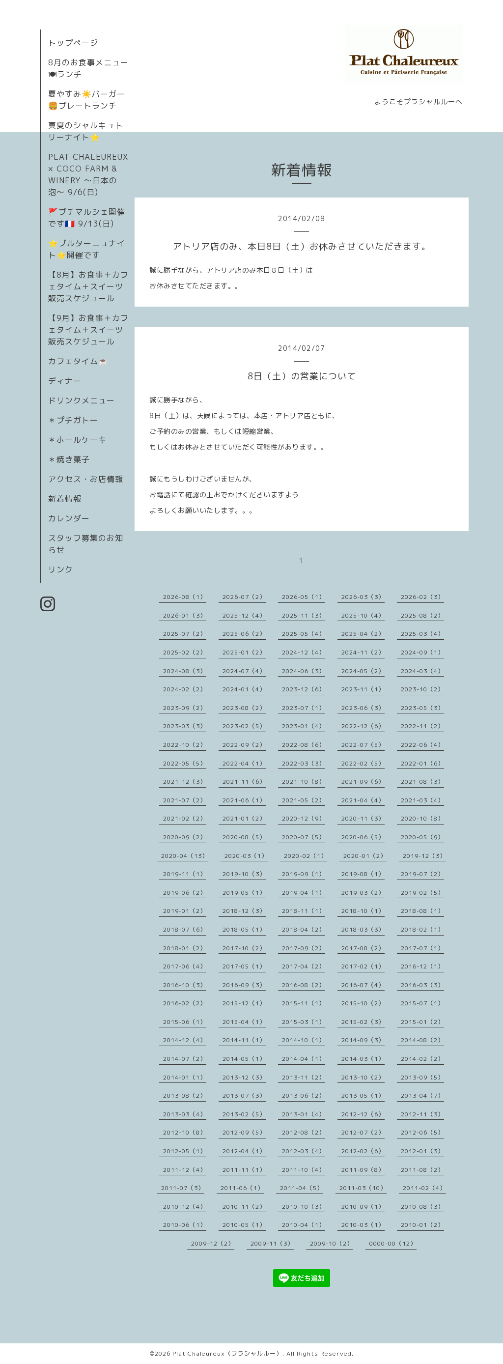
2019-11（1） (184, 874)
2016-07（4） (363, 985)
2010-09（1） (363, 1206)
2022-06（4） (422, 744)
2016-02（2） (184, 1003)
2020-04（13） (184, 856)
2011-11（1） (244, 1169)
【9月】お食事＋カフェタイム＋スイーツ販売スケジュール (88, 330)
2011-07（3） (182, 1188)
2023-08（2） (244, 708)
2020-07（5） (303, 837)
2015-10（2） (363, 1003)
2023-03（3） (184, 726)
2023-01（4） (303, 726)
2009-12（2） (212, 1243)
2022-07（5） (363, 744)
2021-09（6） (363, 781)
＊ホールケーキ (77, 439)
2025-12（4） (244, 615)
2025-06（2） (244, 633)
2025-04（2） (363, 633)
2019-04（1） (303, 892)
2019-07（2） (422, 874)
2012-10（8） (184, 1132)
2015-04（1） (244, 1022)
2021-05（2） (303, 800)
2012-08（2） (303, 1132)
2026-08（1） (184, 597)
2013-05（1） (363, 1095)
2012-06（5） (422, 1132)
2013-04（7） (422, 1095)
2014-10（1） (303, 1040)
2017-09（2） (303, 948)
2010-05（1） (244, 1225)
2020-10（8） (422, 818)
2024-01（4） (244, 689)
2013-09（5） (422, 1077)
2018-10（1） (363, 911)
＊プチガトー (73, 420)
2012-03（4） (303, 1151)
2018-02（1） (422, 929)
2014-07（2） (184, 1058)
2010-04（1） (303, 1225)
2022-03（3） (303, 763)
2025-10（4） (363, 615)
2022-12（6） (363, 726)
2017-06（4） (184, 966)
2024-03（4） (422, 671)
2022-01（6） (422, 763)
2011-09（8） (363, 1169)
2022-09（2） (244, 744)
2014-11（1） (244, 1040)
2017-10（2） (244, 948)
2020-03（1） (246, 856)
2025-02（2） (184, 652)
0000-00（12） (393, 1243)
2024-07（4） (244, 671)
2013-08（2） (184, 1095)
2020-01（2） (365, 856)
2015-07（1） (422, 1003)
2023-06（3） (363, 708)
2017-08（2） (363, 948)
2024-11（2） (363, 652)
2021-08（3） (422, 781)
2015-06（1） (184, 1022)
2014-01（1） (184, 1077)
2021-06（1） (244, 800)
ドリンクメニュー (81, 400)
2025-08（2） (422, 615)
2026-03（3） (363, 597)
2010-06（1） (184, 1225)
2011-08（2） (422, 1169)
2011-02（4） (424, 1188)
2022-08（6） (303, 744)
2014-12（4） (184, 1040)
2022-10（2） (184, 744)
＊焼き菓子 (69, 459)
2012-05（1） (184, 1151)
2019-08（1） (363, 874)
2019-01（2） (184, 911)
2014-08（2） (422, 1040)
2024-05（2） (363, 671)
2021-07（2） (184, 800)
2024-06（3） (303, 671)
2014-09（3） (363, 1040)
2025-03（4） (422, 633)
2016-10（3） (184, 985)
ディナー (65, 380)
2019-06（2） (184, 892)
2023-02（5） (244, 726)
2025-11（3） (303, 615)
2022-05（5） (184, 763)
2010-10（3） (303, 1206)
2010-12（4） (184, 1206)
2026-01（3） (184, 615)
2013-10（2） (363, 1077)
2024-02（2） (184, 689)
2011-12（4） (184, 1169)
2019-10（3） (244, 874)
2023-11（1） (363, 689)
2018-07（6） (184, 929)
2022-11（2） (422, 726)
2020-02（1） (305, 856)
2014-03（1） (363, 1058)
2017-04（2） (303, 966)
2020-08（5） (244, 837)
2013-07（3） (244, 1095)
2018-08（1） (422, 911)
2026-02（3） (422, 597)
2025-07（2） (184, 633)
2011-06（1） (242, 1188)
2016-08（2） (303, 985)
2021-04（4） (363, 800)
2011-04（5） (301, 1188)
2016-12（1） (422, 966)
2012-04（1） (244, 1151)
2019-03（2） (363, 892)
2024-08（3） (184, 671)
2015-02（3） (363, 1022)
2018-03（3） (363, 929)
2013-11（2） (303, 1077)
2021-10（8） (303, 781)
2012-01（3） (422, 1151)
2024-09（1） (422, 652)
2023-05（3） (422, 708)
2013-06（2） (303, 1095)
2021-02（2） (184, 818)
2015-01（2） (422, 1022)
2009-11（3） (272, 1243)
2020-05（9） (422, 837)
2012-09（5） (244, 1132)
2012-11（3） (422, 1114)
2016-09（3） (244, 985)
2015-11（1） (303, 1003)
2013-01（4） (303, 1114)
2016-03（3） (422, 985)
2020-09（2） (184, 837)
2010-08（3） (422, 1206)
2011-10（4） (303, 1169)
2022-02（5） (363, 763)
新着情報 (65, 498)
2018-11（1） (303, 911)
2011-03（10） (363, 1188)
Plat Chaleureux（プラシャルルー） (227, 1353)
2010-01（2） (422, 1225)
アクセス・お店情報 (85, 479)
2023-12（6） (303, 689)
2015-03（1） (303, 1022)
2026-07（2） (244, 597)
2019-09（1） (303, 874)
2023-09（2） (184, 708)
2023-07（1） (303, 708)
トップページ (73, 42)
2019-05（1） (244, 892)
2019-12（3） (424, 856)
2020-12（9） (303, 818)
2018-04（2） (303, 929)
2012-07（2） (363, 1132)
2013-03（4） (184, 1114)
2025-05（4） (303, 633)
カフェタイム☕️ (78, 361)
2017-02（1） (363, 966)
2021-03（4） (422, 800)
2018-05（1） (244, 929)
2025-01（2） (244, 652)
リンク (60, 569)
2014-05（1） (244, 1058)
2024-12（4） (303, 652)
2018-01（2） (184, 948)
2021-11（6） (244, 781)
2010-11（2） (244, 1206)
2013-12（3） (244, 1077)
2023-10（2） (422, 689)
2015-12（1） (244, 1003)
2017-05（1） (244, 966)
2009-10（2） (331, 1243)
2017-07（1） (422, 948)
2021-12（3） (184, 781)
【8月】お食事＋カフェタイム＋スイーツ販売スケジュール (88, 286)
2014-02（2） (422, 1058)
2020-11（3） (363, 818)
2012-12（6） (363, 1114)
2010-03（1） (363, 1225)
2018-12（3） (244, 911)
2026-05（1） (303, 597)
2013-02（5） (244, 1114)
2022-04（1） (244, 763)
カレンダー (69, 518)
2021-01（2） (244, 818)
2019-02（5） (422, 892)
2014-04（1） (303, 1058)
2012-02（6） (363, 1151)
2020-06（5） (363, 837)
